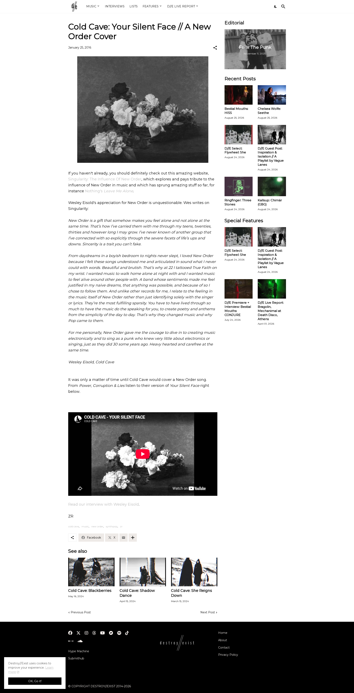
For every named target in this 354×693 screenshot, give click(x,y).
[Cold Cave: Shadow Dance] (143, 572)
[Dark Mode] (275, 6)
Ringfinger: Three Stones (238, 202)
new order (97, 526)
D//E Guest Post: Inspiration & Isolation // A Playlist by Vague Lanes (271, 156)
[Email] (123, 537)
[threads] (94, 633)
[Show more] (133, 537)
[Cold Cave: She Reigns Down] (194, 572)
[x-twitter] (78, 633)
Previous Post (81, 612)
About (222, 640)
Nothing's (109, 191)
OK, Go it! (35, 681)
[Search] (282, 6)
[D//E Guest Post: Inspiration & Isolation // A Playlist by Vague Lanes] (272, 134)
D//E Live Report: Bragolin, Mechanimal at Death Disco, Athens (271, 311)
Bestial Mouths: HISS (236, 111)
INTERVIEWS (115, 6)
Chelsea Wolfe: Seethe (269, 111)
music (85, 526)
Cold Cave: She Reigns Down (191, 593)
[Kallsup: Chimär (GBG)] (272, 186)
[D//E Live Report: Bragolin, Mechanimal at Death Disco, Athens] (272, 289)
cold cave (73, 526)
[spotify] (119, 633)
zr (121, 526)
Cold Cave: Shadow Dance (137, 593)
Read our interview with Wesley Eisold (103, 504)
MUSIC (91, 6)
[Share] (215, 47)
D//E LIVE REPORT (181, 6)
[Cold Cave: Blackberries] (91, 572)
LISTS (133, 6)
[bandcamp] (111, 633)
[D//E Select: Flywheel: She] (239, 134)
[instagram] (86, 633)
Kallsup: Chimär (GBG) (270, 202)
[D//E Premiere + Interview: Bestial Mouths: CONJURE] (239, 289)
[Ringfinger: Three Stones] (239, 186)
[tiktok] (127, 633)
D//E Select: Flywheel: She (235, 150)
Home (222, 633)
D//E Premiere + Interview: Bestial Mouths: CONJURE (238, 309)
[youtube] (102, 633)
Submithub (76, 658)
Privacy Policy (228, 655)
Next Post (207, 612)
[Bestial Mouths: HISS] (239, 95)
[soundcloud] (80, 641)
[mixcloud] (70, 641)
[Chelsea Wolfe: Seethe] (272, 95)
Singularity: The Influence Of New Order (104, 179)
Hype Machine (78, 651)
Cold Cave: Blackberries (89, 590)
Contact (224, 647)
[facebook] (70, 633)
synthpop (111, 526)
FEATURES (151, 6)
